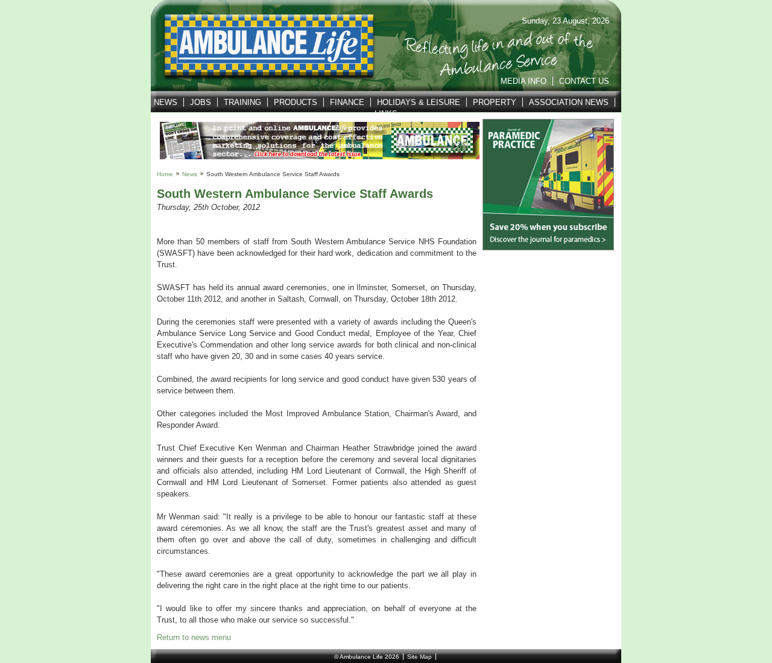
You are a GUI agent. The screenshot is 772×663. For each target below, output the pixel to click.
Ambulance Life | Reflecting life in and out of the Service (261, 46)
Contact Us (584, 81)
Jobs (200, 102)
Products (295, 102)
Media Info (523, 81)
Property (494, 102)
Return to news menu (194, 637)
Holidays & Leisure (418, 102)
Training (242, 102)
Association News (569, 102)
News (165, 102)
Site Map (419, 656)
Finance (347, 102)
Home (165, 174)
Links (386, 113)
